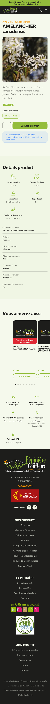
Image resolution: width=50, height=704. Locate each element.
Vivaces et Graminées (25, 530)
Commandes (25, 660)
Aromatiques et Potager (25, 550)
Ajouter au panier (30, 125)
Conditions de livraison (25, 593)
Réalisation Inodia (25, 695)
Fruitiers (25, 540)
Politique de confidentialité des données (27, 690)
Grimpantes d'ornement (25, 545)
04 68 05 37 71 (25, 486)
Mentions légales (15, 686)
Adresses (25, 670)
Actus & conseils (25, 583)
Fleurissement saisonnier (25, 555)
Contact (25, 598)
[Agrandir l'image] (25, 59)
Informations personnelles (25, 650)
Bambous (25, 525)
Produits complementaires (25, 560)
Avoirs (25, 665)
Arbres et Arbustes (25, 535)
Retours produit (25, 655)
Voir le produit (25, 376)
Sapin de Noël (25, 565)
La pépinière (25, 588)
